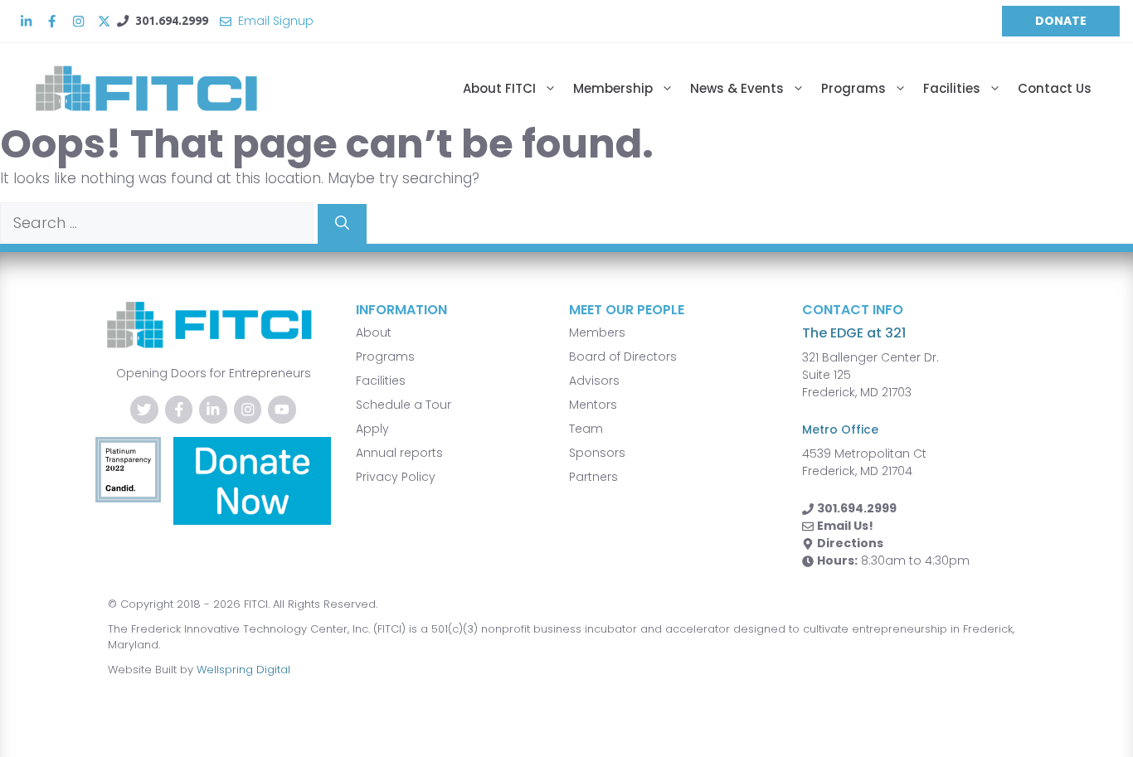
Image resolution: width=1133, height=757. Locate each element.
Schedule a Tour (403, 404)
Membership (613, 88)
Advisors (594, 380)
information (401, 309)
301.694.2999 (171, 20)
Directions (850, 543)
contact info (852, 309)
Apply (372, 428)
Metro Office (840, 429)
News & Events (737, 88)
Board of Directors (623, 356)
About (373, 332)
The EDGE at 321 (854, 332)
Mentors (593, 404)
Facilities (951, 88)
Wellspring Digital (243, 669)
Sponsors (597, 452)
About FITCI (499, 88)
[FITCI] (161, 88)
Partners (593, 476)
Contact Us (1055, 88)
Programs (853, 88)
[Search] (342, 224)
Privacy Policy (395, 476)
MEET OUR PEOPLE (626, 309)
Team (586, 428)
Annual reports (399, 452)
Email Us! (845, 525)
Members (597, 332)
